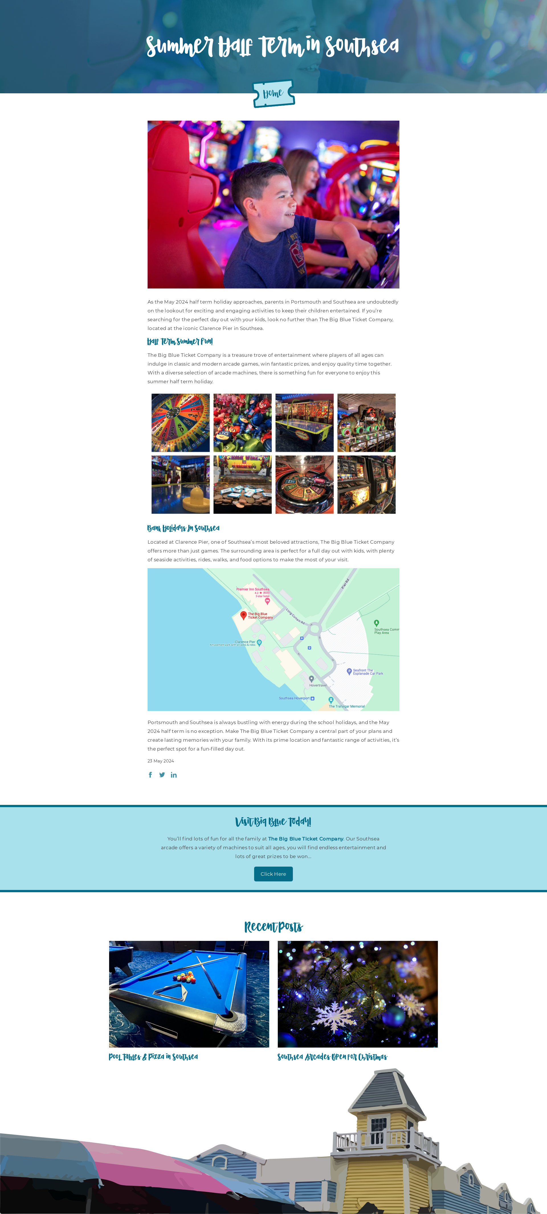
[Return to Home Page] (273, 93)
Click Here (273, 874)
